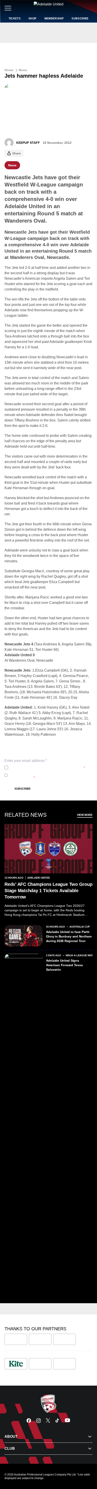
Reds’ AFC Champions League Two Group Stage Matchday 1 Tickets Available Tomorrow (48, 890)
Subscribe (22, 788)
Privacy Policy (40, 767)
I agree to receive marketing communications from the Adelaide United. (47, 775)
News (23, 70)
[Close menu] (87, 1464)
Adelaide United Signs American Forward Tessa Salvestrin (64, 965)
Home (9, 70)
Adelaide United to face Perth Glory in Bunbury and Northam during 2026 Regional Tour (69, 936)
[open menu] (8, 8)
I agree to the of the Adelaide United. (47, 767)
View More (84, 815)
